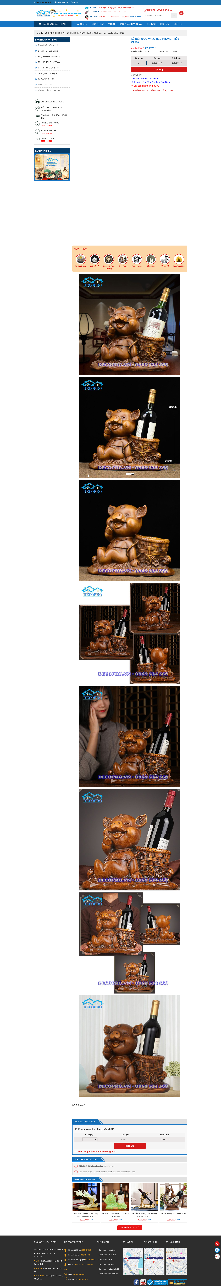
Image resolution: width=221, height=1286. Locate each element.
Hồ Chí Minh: (39, 1276)
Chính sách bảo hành (106, 1264)
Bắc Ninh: (38, 1268)
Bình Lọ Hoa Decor (46, 85)
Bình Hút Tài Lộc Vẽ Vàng (49, 62)
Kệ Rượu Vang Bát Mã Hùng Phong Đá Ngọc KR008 (86, 1214)
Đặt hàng (159, 69)
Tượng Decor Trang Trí (47, 73)
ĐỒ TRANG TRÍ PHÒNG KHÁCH (79, 33)
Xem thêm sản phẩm (129, 1228)
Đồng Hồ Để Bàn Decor (48, 51)
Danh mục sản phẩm (54, 24)
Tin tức (151, 24)
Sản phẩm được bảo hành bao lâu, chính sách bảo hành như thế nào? (107, 1172)
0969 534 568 (85, 1255)
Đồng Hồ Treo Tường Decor (50, 45)
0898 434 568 (86, 1250)
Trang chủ (80, 24)
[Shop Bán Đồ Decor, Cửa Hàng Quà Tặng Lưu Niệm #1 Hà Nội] (59, 13)
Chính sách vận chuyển (107, 1255)
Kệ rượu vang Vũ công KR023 (173, 1213)
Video (111, 24)
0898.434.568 (46, 126)
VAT (91, 1220)
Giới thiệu (98, 24)
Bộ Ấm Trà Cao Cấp (46, 79)
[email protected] (43, 2)
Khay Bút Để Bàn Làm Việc (49, 56)
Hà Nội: (37, 1261)
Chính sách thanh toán (107, 1250)
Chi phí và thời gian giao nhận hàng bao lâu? (97, 1166)
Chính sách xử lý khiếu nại (109, 1274)
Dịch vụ (164, 24)
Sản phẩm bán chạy (130, 24)
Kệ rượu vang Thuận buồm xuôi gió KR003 (115, 1214)
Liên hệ (178, 24)
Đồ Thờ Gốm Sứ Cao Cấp (49, 90)
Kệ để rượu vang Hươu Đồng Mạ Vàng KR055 (144, 1214)
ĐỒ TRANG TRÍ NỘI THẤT (55, 33)
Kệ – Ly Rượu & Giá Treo (48, 68)
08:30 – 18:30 (83, 1279)
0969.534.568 (46, 133)
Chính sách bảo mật (106, 1259)
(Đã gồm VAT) (151, 48)
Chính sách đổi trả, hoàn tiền (109, 1269)
